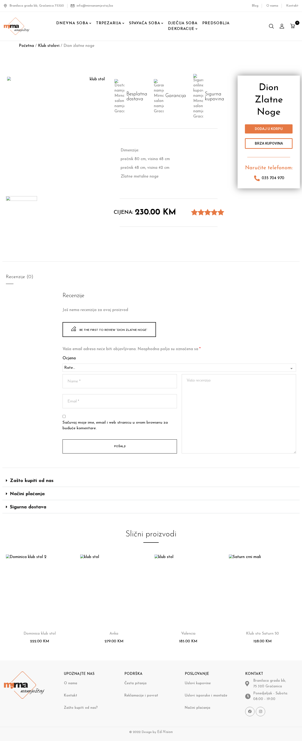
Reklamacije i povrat (141, 695)
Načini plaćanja (27, 494)
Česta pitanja (135, 683)
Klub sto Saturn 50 (262, 634)
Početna (26, 46)
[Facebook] (250, 711)
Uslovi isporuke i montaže (206, 695)
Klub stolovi (48, 46)
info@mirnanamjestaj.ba (95, 6)
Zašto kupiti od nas (32, 480)
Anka (113, 634)
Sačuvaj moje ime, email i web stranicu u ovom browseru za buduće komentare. (115, 425)
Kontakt (292, 6)
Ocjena (69, 358)
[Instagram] (260, 711)
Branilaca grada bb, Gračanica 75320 (36, 6)
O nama (272, 6)
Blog (255, 6)
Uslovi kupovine (198, 683)
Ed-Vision (165, 732)
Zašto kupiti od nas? (81, 708)
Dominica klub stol (40, 634)
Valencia (188, 634)
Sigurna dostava (28, 507)
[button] (293, 26)
